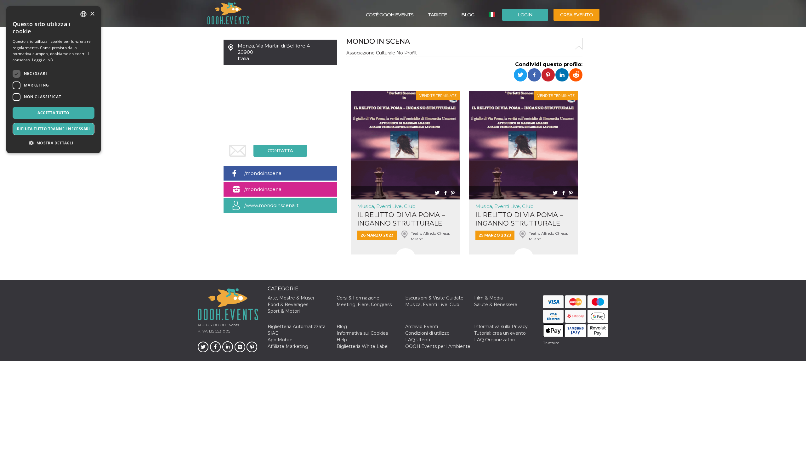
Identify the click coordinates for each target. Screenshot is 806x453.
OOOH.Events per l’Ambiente (437, 346)
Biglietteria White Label (363, 346)
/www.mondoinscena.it (271, 205)
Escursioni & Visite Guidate (434, 298)
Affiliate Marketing (288, 346)
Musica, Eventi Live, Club (386, 206)
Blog (467, 15)
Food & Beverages (288, 304)
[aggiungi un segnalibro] (578, 44)
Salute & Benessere (495, 304)
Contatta (280, 151)
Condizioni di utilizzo (427, 333)
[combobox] (83, 14)
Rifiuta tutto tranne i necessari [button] (53, 128)
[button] (53, 143)
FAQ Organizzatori (494, 340)
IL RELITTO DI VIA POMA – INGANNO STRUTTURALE (401, 219)
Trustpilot (551, 343)
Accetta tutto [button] (53, 112)
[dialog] (53, 79)
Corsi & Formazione (358, 298)
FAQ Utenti (417, 340)
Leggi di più (42, 60)
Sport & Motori (284, 311)
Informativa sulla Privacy (501, 326)
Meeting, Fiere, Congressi (365, 304)
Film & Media (488, 298)
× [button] (92, 14)
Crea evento (576, 15)
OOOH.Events (225, 324)
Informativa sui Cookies (362, 333)
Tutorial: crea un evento (500, 333)
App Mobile (280, 340)
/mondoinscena (262, 173)
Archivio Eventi (421, 326)
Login (525, 15)
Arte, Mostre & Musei (291, 298)
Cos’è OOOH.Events (389, 15)
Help (342, 340)
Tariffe (437, 15)
